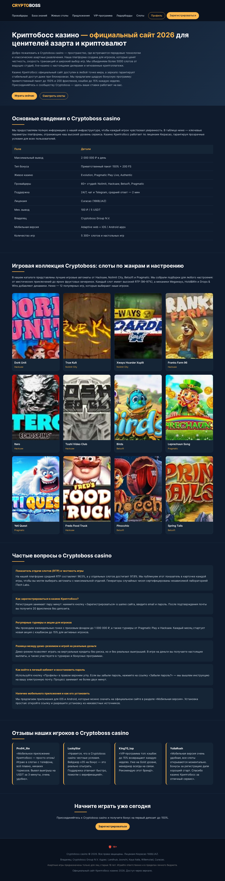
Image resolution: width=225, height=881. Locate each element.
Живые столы (59, 15)
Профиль (156, 15)
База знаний (39, 15)
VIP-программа (103, 15)
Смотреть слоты (54, 95)
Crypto (26, 5)
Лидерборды (124, 15)
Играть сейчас (24, 95)
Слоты (140, 15)
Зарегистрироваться (183, 15)
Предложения (81, 15)
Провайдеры (20, 15)
